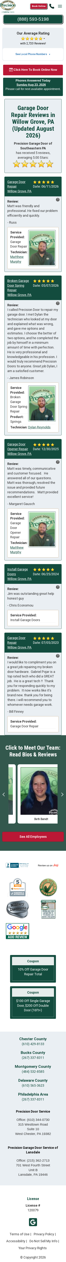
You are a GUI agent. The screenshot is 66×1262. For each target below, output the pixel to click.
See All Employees (33, 837)
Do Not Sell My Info (43, 1241)
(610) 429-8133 (33, 1044)
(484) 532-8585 (33, 1071)
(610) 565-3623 (33, 1085)
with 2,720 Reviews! (33, 43)
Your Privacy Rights (32, 1248)
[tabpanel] (33, 793)
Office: (33, 1120)
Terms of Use (20, 1234)
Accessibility (15, 1241)
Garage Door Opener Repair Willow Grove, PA (19, 448)
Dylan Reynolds (39, 427)
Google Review (33, 1222)
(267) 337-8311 (33, 1058)
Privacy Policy (44, 1234)
